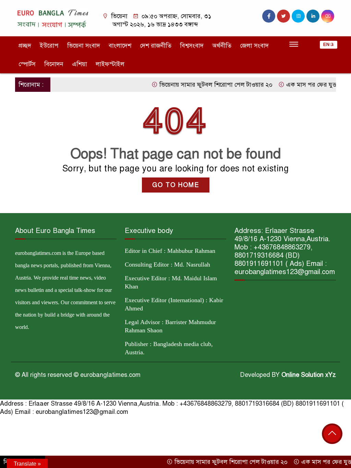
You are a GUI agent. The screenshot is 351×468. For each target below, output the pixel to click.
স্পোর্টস (27, 64)
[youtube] (327, 16)
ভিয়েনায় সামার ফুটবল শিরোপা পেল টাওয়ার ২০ (207, 84)
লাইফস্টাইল (110, 64)
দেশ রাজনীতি (155, 45)
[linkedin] (312, 16)
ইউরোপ (49, 45)
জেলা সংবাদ (254, 45)
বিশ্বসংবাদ (192, 45)
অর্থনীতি (221, 45)
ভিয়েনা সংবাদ (83, 45)
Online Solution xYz (308, 375)
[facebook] (268, 16)
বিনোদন (53, 64)
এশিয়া (79, 64)
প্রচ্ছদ (25, 45)
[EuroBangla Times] (52, 18)
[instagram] (298, 16)
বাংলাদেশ (120, 45)
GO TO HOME (175, 185)
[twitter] (283, 16)
